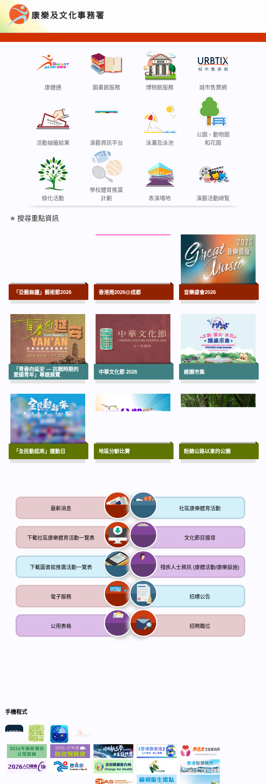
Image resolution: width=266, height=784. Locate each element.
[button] (205, 13)
